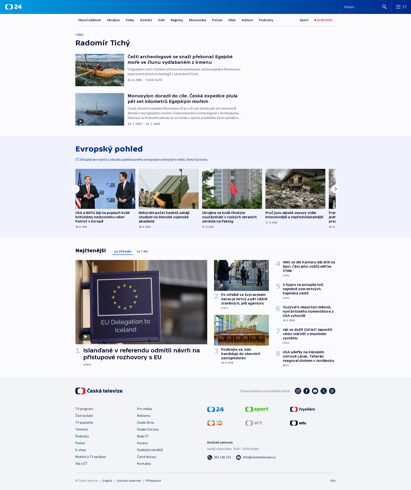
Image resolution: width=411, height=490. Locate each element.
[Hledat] (384, 7)
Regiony (177, 20)
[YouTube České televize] (315, 391)
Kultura (247, 20)
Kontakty (144, 463)
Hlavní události (89, 20)
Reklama (143, 415)
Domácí (146, 20)
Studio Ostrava (148, 429)
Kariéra (142, 443)
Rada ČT (143, 436)
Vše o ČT (81, 463)
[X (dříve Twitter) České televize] (323, 391)
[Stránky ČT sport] (256, 409)
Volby (130, 20)
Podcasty (266, 20)
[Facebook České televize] (306, 391)
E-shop (80, 450)
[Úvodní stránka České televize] (99, 391)
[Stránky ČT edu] (298, 422)
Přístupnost (153, 481)
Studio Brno (145, 422)
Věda (232, 20)
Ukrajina (113, 20)
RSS (333, 481)
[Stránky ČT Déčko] (214, 422)
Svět (161, 20)
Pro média (144, 409)
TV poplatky (84, 422)
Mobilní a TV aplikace (90, 456)
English (107, 481)
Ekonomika (197, 20)
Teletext (81, 429)
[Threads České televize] (332, 391)
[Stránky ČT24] (215, 409)
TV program (84, 409)
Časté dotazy (146, 456)
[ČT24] (13, 6)
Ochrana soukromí (129, 481)
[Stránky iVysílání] (302, 409)
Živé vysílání (84, 415)
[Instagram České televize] (298, 391)
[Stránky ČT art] (253, 422)
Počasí (217, 20)
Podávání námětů (150, 450)
